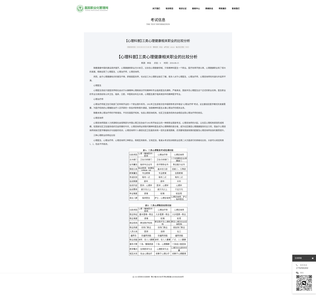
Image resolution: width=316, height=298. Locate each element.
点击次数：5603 (183, 47)
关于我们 (156, 9)
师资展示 (222, 9)
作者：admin (170, 47)
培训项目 (169, 9)
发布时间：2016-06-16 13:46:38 (140, 47)
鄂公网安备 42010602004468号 (174, 277)
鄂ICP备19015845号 (157, 277)
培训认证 (183, 9)
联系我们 (236, 9)
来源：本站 (158, 47)
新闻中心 (196, 9)
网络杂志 (209, 9)
